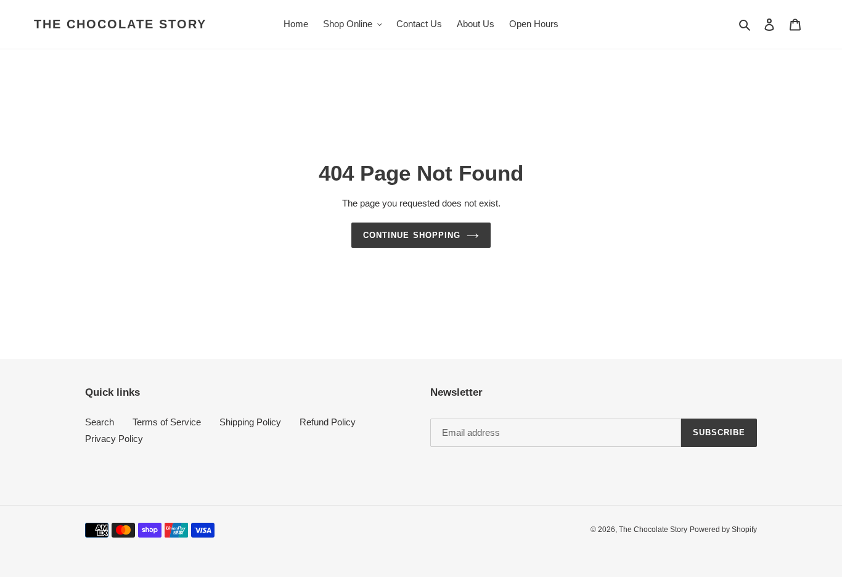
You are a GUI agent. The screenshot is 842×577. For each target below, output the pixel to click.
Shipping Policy (250, 422)
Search (99, 422)
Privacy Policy (114, 438)
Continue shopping (411, 235)
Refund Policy (328, 422)
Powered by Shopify (723, 529)
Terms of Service (167, 422)
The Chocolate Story (120, 24)
